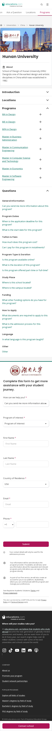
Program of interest (14, 417)
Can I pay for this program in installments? (23, 247)
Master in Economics (12, 168)
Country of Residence (14, 478)
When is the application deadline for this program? (22, 223)
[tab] (14, 12)
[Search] (41, 4)
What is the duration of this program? (21, 265)
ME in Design (8, 121)
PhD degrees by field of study (15, 711)
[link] (36, 25)
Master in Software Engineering (11, 178)
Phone (7, 518)
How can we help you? (15, 397)
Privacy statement (10, 593)
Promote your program (12, 676)
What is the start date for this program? (22, 229)
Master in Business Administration (11, 138)
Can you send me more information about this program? (25, 208)
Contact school (26, 725)
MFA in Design (9, 129)
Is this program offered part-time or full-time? (25, 270)
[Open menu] (47, 4)
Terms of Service (17, 602)
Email (6, 498)
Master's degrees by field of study (16, 701)
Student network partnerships (15, 681)
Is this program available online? (18, 259)
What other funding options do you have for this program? (24, 302)
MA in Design (8, 114)
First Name (9, 437)
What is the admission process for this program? (21, 326)
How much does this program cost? (19, 242)
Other (5, 351)
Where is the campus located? (17, 287)
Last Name (9, 458)
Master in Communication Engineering (15, 149)
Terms (33, 590)
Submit (26, 544)
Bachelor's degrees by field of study (17, 706)
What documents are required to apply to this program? (25, 317)
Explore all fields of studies (13, 695)
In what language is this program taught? (23, 339)
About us (6, 670)
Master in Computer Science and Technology (16, 160)
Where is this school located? (16, 282)
